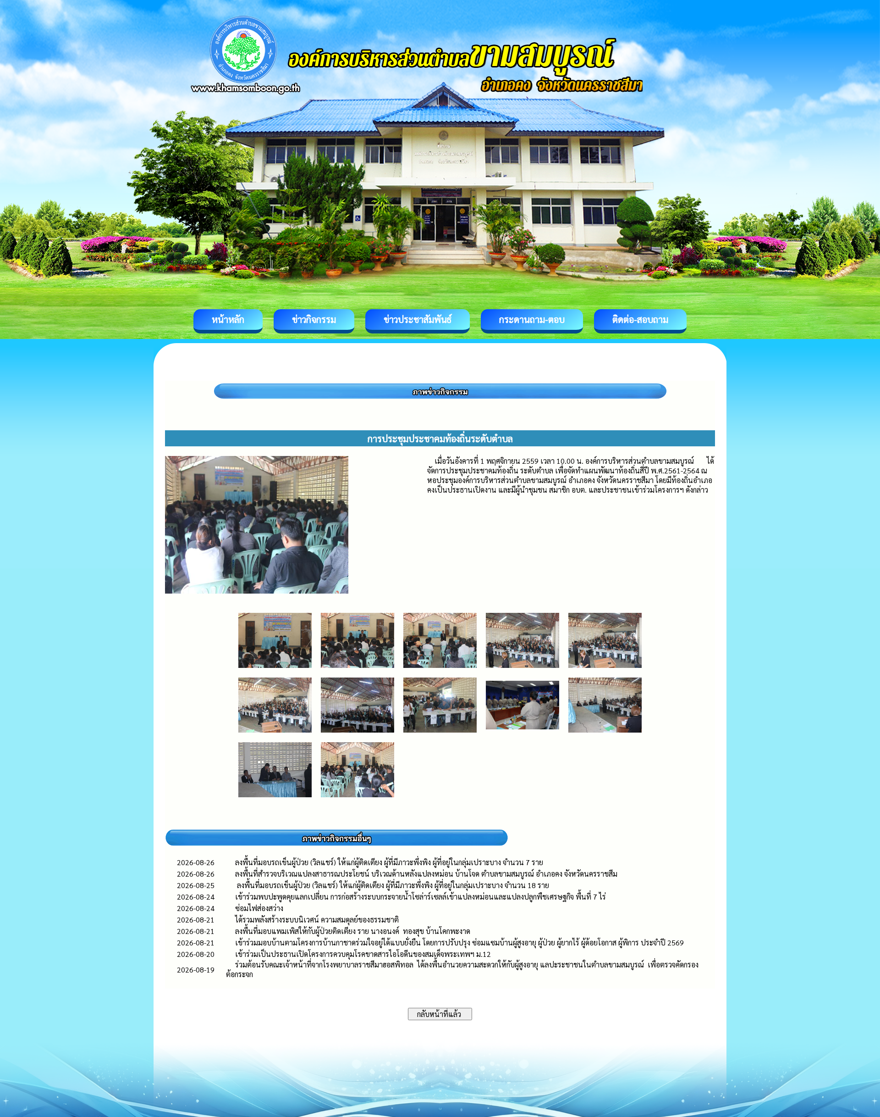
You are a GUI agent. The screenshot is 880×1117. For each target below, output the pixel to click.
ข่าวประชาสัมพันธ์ (417, 319)
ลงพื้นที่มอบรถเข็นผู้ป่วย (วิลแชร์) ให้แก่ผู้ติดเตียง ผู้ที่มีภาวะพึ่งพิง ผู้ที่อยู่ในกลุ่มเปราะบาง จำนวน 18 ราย (392, 885)
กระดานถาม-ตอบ (532, 319)
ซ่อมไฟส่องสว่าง (259, 908)
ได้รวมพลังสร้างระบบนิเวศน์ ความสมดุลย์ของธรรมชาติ (318, 919)
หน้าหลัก (228, 319)
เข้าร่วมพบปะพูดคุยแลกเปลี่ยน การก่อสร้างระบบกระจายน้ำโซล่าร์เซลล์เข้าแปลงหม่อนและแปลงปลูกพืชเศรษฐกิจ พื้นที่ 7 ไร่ (425, 896)
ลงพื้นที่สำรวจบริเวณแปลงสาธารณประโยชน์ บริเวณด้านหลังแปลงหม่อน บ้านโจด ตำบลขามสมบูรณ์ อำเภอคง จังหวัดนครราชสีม (426, 873)
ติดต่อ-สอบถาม (640, 319)
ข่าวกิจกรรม (314, 319)
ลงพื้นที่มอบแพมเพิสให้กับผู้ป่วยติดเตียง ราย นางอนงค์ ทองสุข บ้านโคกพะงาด (352, 931)
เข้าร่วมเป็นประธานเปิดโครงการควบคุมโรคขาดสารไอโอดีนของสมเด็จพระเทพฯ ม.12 (363, 954)
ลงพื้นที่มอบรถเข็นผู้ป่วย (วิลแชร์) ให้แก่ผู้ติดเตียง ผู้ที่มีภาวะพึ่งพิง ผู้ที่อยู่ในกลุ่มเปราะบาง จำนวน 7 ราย (389, 862)
